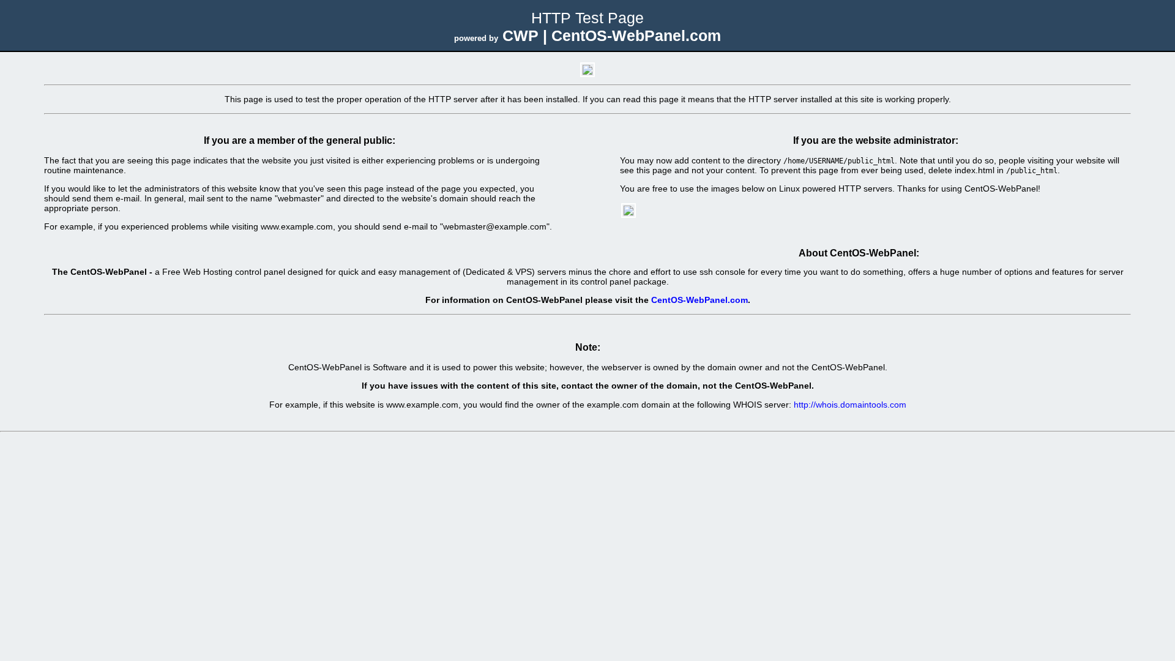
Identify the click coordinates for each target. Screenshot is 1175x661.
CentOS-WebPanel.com (699, 300)
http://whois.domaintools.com (850, 404)
